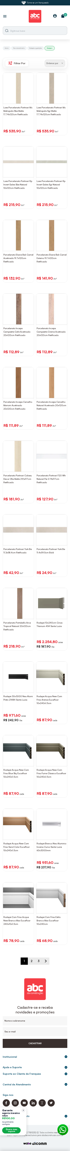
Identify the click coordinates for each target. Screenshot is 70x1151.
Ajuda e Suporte (12, 1067)
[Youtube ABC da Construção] (24, 1105)
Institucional (10, 1056)
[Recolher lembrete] (23, 1110)
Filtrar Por (19, 63)
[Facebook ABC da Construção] (6, 1105)
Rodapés (49, 48)
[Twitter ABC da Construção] (51, 1105)
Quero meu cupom (11, 1130)
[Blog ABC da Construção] (42, 1105)
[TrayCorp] (27, 1143)
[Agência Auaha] (39, 1143)
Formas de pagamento (16, 1116)
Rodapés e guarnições (35, 48)
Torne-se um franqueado (38, 2)
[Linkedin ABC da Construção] (33, 1105)
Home (6, 48)
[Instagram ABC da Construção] (15, 1105)
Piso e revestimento (19, 48)
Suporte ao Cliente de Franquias (22, 1073)
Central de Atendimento (17, 1084)
